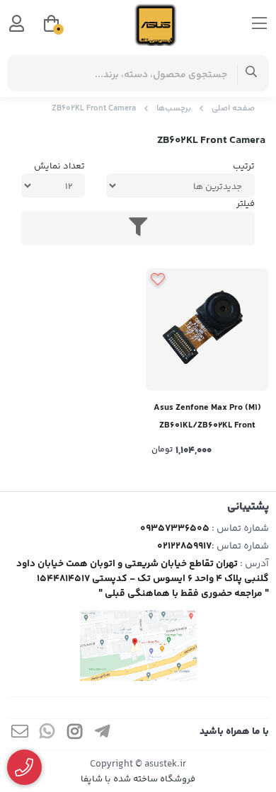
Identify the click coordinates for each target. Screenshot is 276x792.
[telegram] (102, 734)
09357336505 (174, 528)
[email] (19, 734)
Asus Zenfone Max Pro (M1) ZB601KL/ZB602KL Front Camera (207, 418)
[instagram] (75, 734)
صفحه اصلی (233, 108)
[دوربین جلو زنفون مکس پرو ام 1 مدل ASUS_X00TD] (207, 329)
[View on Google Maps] (138, 645)
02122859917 (184, 546)
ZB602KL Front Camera (94, 108)
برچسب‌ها (173, 108)
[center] (251, 73)
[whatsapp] (47, 734)
